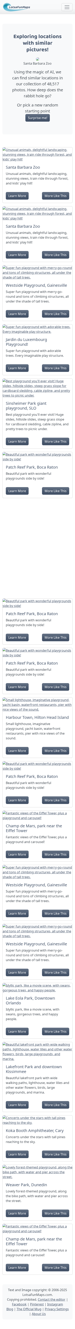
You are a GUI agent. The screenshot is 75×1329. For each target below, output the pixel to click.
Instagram (55, 1304)
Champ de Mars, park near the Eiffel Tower (34, 828)
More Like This (56, 196)
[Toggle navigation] (67, 7)
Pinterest (37, 1304)
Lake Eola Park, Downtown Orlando (30, 1000)
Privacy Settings (57, 1309)
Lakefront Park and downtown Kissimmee (34, 1069)
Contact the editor (51, 1299)
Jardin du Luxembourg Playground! (26, 342)
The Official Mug (29, 1309)
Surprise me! (37, 118)
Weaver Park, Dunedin (26, 1184)
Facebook (19, 1304)
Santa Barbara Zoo (23, 167)
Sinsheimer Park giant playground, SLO (26, 406)
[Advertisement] (37, 547)
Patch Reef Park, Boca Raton (32, 467)
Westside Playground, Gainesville (36, 285)
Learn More (17, 196)
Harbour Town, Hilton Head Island (37, 717)
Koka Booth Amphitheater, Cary (35, 1130)
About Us (39, 1314)
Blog (9, 1309)
